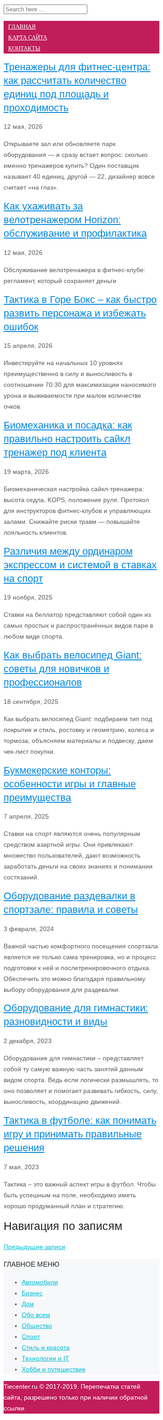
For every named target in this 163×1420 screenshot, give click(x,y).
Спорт (31, 1336)
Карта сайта (27, 37)
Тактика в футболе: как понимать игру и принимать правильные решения (80, 1134)
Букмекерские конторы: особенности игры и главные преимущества (70, 784)
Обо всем (36, 1314)
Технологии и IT (45, 1358)
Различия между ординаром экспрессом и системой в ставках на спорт (80, 565)
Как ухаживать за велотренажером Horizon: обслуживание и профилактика (75, 219)
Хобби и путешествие (54, 1369)
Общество (37, 1325)
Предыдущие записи (34, 1246)
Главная (22, 26)
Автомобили (40, 1282)
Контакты (24, 48)
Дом (28, 1304)
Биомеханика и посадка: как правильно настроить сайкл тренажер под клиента (68, 439)
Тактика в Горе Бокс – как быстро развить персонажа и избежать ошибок (80, 313)
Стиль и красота (46, 1347)
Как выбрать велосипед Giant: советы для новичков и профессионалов (73, 668)
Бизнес (32, 1293)
